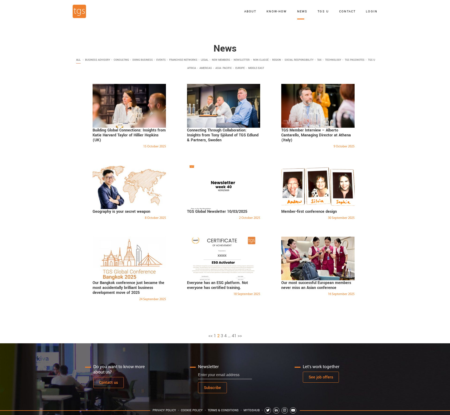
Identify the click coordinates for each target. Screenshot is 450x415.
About (250, 11)
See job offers (321, 377)
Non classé (261, 60)
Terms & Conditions (223, 410)
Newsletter (242, 60)
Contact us (108, 382)
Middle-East (256, 68)
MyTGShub (252, 410)
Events (161, 60)
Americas (205, 68)
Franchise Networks (183, 60)
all (78, 60)
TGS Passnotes (354, 60)
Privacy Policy (164, 410)
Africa (191, 68)
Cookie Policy (192, 410)
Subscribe (212, 387)
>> (240, 336)
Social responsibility (299, 60)
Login (371, 11)
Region (276, 60)
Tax (319, 60)
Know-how (276, 11)
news (302, 11)
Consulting (121, 60)
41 (234, 336)
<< (210, 336)
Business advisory (97, 60)
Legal (204, 60)
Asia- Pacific (223, 68)
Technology (333, 60)
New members (221, 60)
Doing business (142, 60)
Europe (240, 68)
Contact (347, 11)
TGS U (323, 11)
